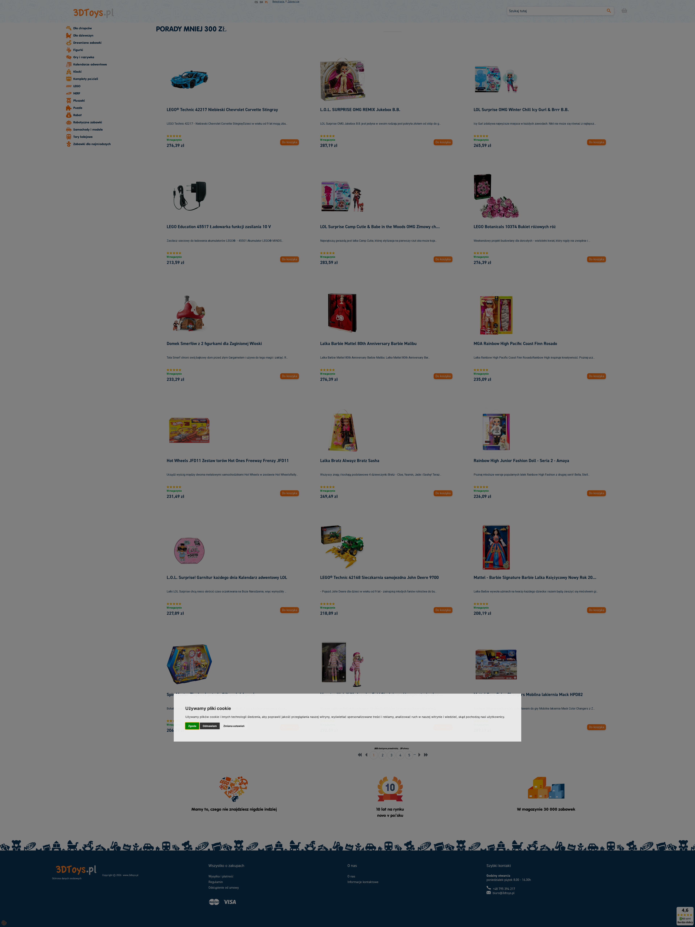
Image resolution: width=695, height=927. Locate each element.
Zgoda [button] (192, 725)
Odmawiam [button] (210, 725)
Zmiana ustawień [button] (234, 725)
